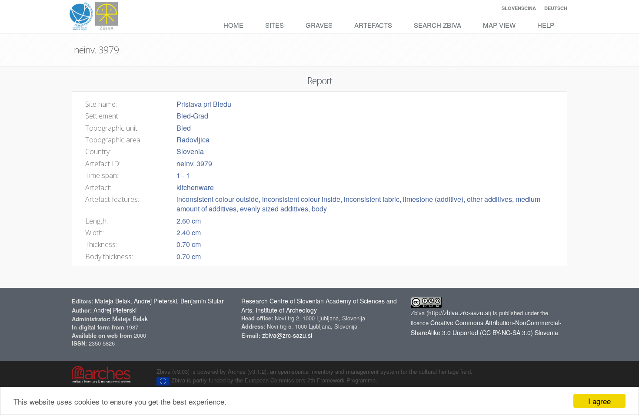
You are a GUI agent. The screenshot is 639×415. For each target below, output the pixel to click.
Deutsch (555, 8)
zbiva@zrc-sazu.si (287, 335)
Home (233, 25)
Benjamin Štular (202, 300)
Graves (319, 25)
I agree (599, 400)
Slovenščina (519, 8)
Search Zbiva (437, 25)
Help (545, 25)
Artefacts (373, 25)
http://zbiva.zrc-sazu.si (458, 312)
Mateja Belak (112, 300)
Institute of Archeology (286, 310)
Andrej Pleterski (155, 300)
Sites (274, 25)
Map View (499, 25)
